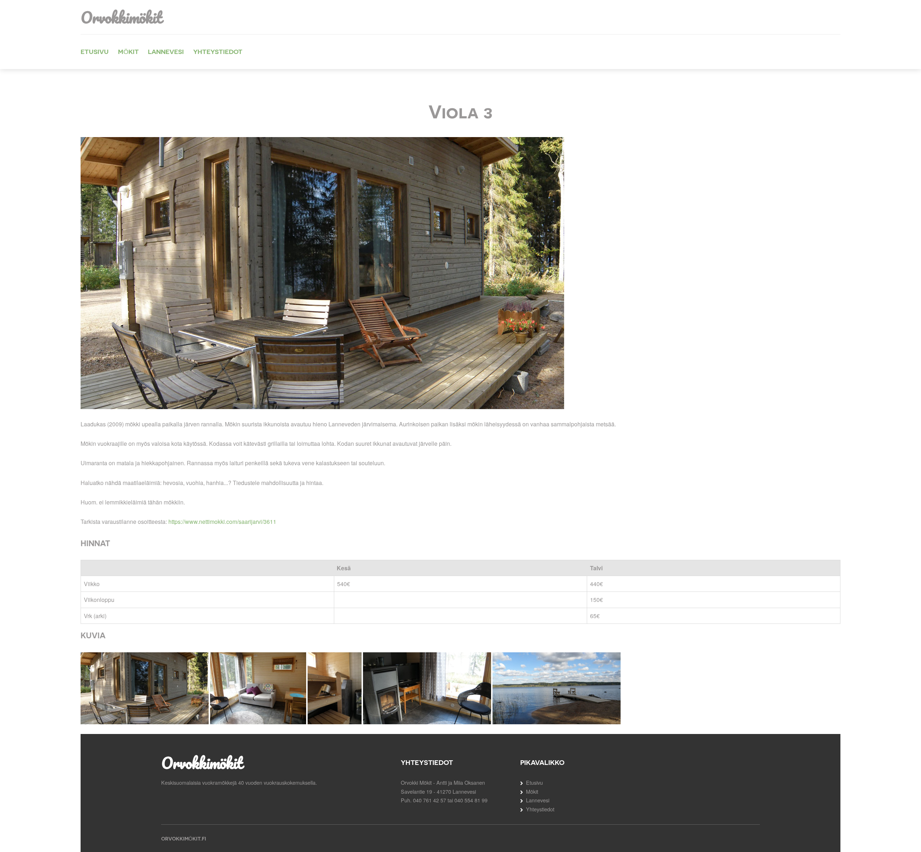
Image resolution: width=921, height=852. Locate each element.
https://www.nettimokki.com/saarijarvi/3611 (222, 521)
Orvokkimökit (121, 17)
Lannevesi (166, 51)
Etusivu (95, 51)
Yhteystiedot (217, 51)
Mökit (128, 51)
